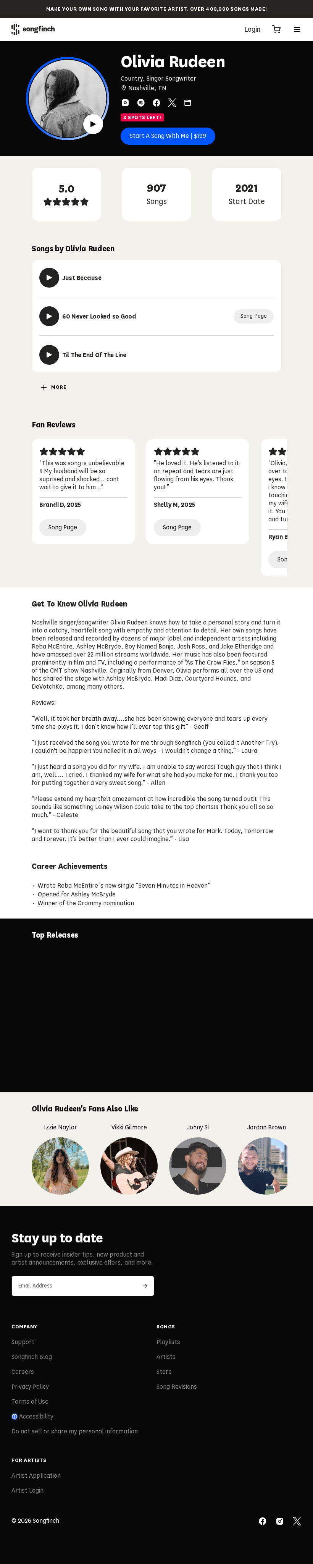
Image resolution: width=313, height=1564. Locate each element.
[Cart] (276, 29)
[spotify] (140, 102)
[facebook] (156, 102)
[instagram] (125, 102)
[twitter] (172, 102)
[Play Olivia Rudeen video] (93, 124)
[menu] (297, 29)
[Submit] (145, 1286)
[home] (33, 29)
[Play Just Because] (49, 278)
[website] (187, 102)
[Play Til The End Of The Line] (49, 355)
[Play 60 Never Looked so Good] (49, 316)
